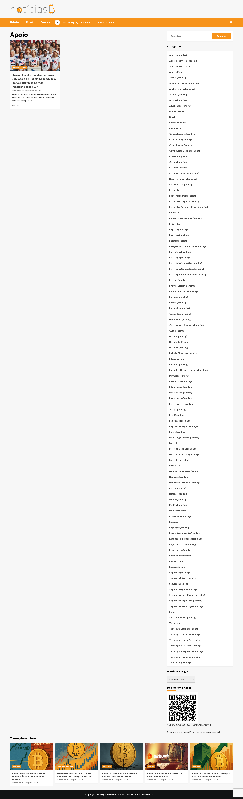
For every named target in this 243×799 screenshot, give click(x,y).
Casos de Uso (175, 128)
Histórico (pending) (178, 347)
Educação (174, 212)
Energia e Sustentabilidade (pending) (187, 246)
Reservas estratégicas (180, 555)
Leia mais (15, 105)
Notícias (151, 766)
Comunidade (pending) (180, 139)
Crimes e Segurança (179, 156)
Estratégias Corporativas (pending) (186, 269)
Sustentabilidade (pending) (182, 617)
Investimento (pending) (181, 398)
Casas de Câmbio (177, 122)
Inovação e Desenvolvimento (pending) (188, 370)
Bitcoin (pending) (177, 111)
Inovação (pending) (178, 364)
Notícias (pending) (178, 494)
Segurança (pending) (179, 572)
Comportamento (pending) (182, 134)
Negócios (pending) (179, 477)
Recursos (173, 522)
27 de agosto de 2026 (30, 783)
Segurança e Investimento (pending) (187, 595)
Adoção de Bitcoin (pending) (183, 60)
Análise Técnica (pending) (182, 89)
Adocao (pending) (178, 55)
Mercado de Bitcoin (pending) (184, 454)
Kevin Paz (17, 783)
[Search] (231, 22)
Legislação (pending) (179, 420)
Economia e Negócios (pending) (184, 201)
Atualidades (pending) (180, 105)
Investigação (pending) (180, 392)
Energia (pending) (178, 240)
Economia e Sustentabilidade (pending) (188, 207)
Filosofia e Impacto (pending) (183, 291)
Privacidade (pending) (180, 516)
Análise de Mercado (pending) (184, 83)
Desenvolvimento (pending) (183, 179)
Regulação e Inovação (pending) (185, 533)
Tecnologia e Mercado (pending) (185, 645)
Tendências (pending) (180, 662)
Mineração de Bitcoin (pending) (184, 471)
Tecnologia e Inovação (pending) (185, 640)
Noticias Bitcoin (125, 794)
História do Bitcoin (178, 342)
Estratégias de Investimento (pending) (188, 274)
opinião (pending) (178, 499)
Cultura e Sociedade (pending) (184, 173)
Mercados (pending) (179, 460)
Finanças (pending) (178, 297)
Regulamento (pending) (181, 550)
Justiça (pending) (177, 409)
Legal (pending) (177, 415)
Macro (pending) (177, 432)
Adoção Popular (177, 72)
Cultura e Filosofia (178, 167)
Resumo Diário (176, 561)
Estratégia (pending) (179, 257)
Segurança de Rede (178, 583)
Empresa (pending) (178, 229)
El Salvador (174, 224)
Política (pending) (178, 505)
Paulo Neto (17, 91)
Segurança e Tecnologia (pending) (186, 606)
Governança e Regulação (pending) (186, 325)
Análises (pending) (178, 94)
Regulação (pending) (179, 527)
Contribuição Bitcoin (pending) (184, 150)
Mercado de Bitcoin (65, 766)
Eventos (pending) (178, 280)
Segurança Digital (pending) (183, 589)
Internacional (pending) (181, 387)
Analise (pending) (178, 77)
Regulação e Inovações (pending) (185, 538)
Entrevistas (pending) (180, 252)
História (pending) (178, 336)
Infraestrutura (176, 359)
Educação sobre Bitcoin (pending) (185, 218)
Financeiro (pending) (179, 308)
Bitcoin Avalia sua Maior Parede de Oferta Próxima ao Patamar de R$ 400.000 (28, 776)
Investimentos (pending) (181, 404)
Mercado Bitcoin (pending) (182, 449)
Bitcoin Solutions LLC (147, 794)
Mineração (174, 465)
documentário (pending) (181, 184)
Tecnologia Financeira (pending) (185, 657)
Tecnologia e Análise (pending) (184, 634)
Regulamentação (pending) (182, 544)
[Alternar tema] (57, 22)
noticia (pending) (177, 488)
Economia (174, 190)
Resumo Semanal (19, 67)
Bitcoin (30, 21)
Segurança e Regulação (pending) (185, 600)
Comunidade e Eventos (180, 145)
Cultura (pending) (178, 162)
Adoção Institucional (179, 66)
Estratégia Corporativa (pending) (185, 263)
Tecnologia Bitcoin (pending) (183, 628)
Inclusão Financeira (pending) (183, 353)
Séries (172, 612)
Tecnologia (174, 623)
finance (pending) (178, 302)
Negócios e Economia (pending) (184, 482)
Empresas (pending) (179, 235)
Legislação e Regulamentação (183, 426)
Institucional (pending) (180, 381)
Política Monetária (178, 510)
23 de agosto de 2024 (30, 91)
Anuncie (45, 21)
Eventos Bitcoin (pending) (182, 285)
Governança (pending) (180, 319)
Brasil (172, 117)
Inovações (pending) (179, 375)
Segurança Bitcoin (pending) (183, 578)
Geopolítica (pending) (180, 314)
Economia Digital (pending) (182, 195)
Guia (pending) (176, 330)
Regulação (107, 766)
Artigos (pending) (178, 100)
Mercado (173, 443)
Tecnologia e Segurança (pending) (186, 651)
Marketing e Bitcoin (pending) (184, 437)
